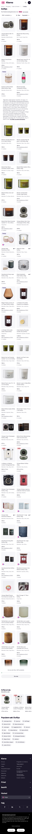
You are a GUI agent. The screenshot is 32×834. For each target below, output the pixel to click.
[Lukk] (29, 814)
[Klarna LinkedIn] (12, 807)
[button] (3, 245)
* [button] (7, 66)
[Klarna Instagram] (27, 807)
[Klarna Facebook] (4, 807)
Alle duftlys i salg (5, 691)
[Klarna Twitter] (19, 807)
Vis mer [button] (16, 676)
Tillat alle (21, 830)
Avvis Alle (11, 830)
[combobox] (25, 15)
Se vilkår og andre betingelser (17, 119)
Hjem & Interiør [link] (15, 6)
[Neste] (28, 702)
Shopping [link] (8, 6)
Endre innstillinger (16, 826)
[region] (16, 823)
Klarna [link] (2, 6)
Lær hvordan (25, 11)
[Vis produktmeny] (29, 9)
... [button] (21, 6)
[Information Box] (11, 15)
